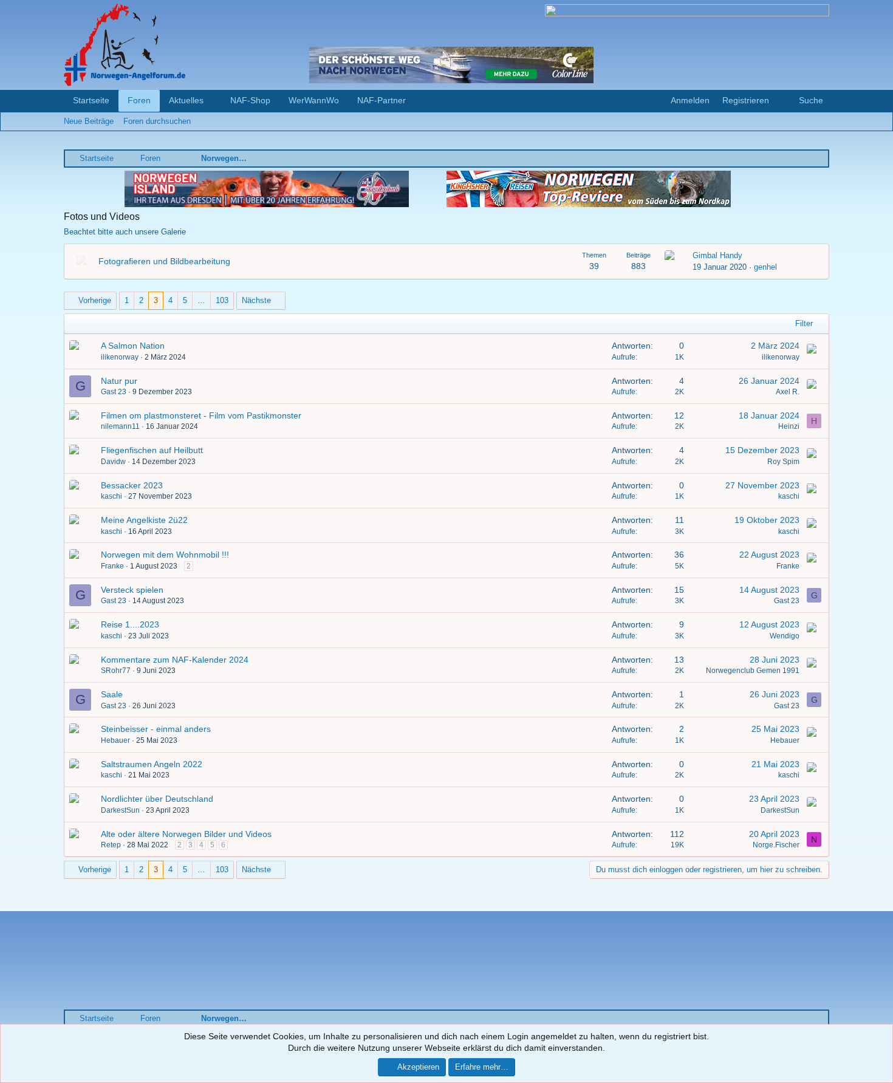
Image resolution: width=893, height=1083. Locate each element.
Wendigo (784, 636)
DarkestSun (120, 810)
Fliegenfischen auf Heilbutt (152, 450)
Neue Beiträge (89, 121)
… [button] (201, 300)
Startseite (91, 100)
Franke (112, 566)
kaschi (111, 496)
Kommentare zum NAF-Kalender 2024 (174, 659)
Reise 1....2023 (130, 624)
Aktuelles (186, 100)
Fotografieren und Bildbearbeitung (164, 261)
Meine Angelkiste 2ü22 (144, 520)
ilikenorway (120, 357)
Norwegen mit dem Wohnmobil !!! (165, 554)
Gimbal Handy (717, 255)
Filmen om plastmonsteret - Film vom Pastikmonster (201, 415)
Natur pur (119, 381)
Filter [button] (804, 323)
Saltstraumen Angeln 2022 (151, 764)
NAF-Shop (250, 100)
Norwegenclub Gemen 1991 (752, 670)
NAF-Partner (381, 100)
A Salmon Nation (133, 345)
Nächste (256, 300)
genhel (765, 267)
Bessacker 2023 (132, 485)
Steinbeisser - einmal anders (156, 729)
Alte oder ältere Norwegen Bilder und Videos (186, 834)
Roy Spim (783, 461)
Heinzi (788, 426)
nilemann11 (120, 426)
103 (222, 300)
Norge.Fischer (776, 845)
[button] (213, 101)
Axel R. (787, 392)
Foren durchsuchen (157, 121)
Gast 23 (113, 392)
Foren (139, 100)
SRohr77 (116, 670)
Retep (111, 845)
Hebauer (115, 740)
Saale (112, 694)
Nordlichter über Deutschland (157, 799)
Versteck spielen (132, 590)
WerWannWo (314, 100)
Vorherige (94, 300)
